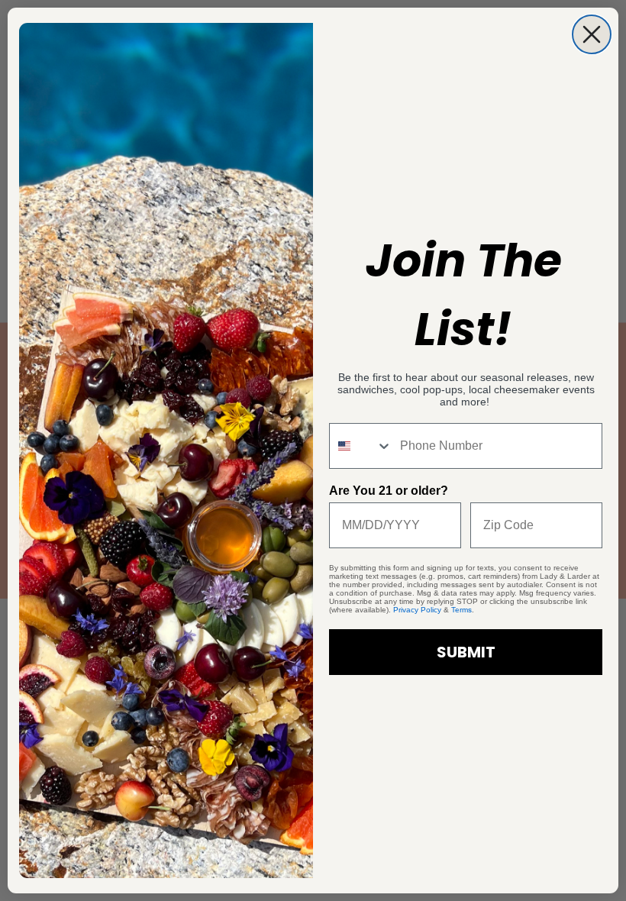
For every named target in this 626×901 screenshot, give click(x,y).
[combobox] (361, 446)
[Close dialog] (592, 34)
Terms (461, 610)
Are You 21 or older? (388, 490)
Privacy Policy (417, 610)
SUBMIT (466, 652)
